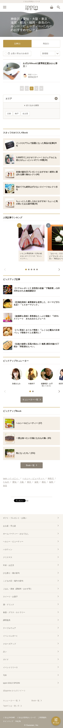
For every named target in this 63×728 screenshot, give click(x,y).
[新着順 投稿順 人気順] (50, 53)
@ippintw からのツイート (14, 690)
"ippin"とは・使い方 (11, 706)
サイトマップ (8, 721)
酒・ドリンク (8, 605)
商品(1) (46, 44)
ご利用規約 (42, 717)
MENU (5, 7)
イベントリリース (10, 667)
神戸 (17, 114)
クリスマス (7, 557)
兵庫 (9, 114)
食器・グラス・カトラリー (14, 612)
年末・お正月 (8, 565)
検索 (58, 7)
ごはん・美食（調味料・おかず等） (17, 589)
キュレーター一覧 (10, 701)
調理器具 (6, 620)
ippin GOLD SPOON (11, 683)
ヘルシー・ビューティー (13, 541)
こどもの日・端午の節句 (13, 581)
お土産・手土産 (9, 526)
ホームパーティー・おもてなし (16, 534)
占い (5, 652)
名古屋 (25, 114)
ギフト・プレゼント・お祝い (15, 518)
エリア (9, 98)
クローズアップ (9, 644)
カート (51, 7)
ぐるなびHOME (9, 717)
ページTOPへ (31, 493)
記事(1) (17, 44)
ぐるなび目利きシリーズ (26, 717)
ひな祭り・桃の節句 (11, 573)
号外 (5, 675)
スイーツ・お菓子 (10, 597)
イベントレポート (10, 636)
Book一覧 (35, 701)
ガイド (6, 659)
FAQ (17, 721)
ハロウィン (7, 549)
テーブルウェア (9, 628)
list (27, 500)
